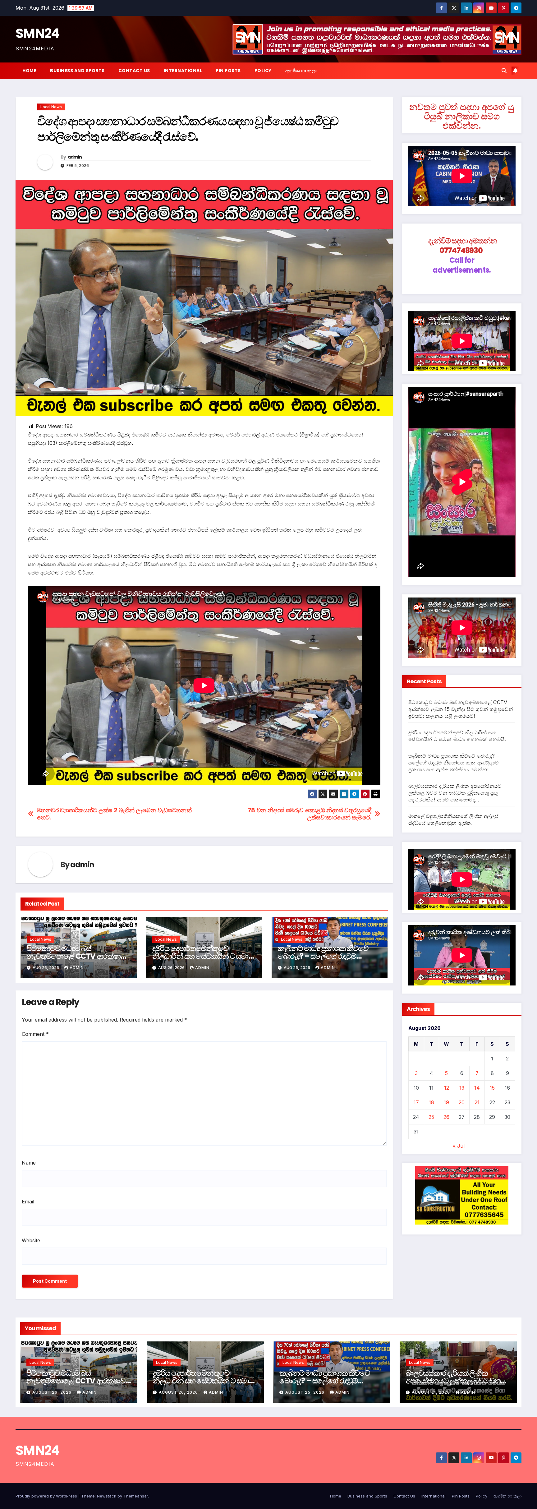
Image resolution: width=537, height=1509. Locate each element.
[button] (504, 70)
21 (477, 1102)
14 (477, 1088)
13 (461, 1088)
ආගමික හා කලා (301, 70)
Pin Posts (228, 70)
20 (462, 1102)
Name (29, 1163)
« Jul (459, 1146)
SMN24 (38, 33)
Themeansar (135, 1495)
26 (446, 1117)
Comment (35, 1034)
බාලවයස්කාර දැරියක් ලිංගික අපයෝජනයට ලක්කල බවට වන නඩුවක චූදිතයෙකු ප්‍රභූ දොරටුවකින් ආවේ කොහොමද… (455, 793)
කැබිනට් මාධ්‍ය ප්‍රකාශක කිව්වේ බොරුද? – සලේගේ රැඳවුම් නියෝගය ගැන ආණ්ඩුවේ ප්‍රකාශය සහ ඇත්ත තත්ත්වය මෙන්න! (453, 763)
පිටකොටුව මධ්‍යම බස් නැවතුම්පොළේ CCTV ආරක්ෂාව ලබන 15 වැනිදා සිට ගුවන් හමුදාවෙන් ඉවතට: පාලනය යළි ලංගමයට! (460, 709)
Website (31, 1240)
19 (446, 1102)
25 (431, 1117)
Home (29, 70)
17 (416, 1102)
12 (446, 1088)
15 (492, 1088)
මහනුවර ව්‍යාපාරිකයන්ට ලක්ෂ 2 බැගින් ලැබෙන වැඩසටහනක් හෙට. (114, 814)
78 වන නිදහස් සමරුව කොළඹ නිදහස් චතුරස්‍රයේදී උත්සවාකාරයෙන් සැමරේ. (309, 814)
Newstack (106, 1495)
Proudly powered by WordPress (47, 1495)
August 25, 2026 (305, 1392)
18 (431, 1102)
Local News (51, 106)
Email (28, 1201)
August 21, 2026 (431, 1392)
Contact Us (134, 70)
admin (75, 157)
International (183, 70)
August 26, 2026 (52, 1392)
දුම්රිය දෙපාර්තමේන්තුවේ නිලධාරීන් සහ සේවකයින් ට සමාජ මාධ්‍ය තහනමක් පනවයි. (202, 956)
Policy (263, 70)
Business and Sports (77, 70)
